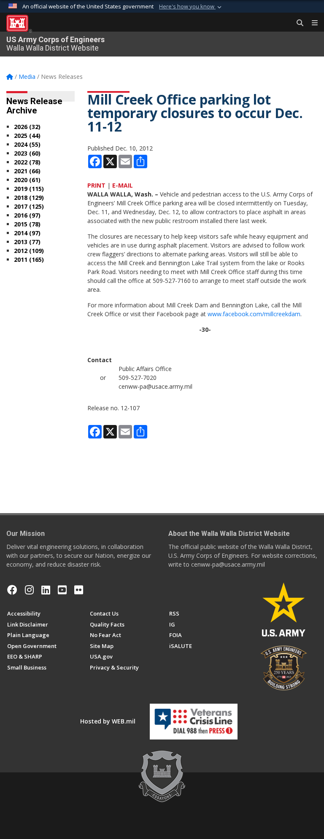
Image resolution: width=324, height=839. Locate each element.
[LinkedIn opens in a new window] (45, 589)
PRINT (96, 185)
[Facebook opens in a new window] (12, 589)
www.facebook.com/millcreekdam (254, 314)
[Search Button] (297, 23)
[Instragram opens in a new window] (29, 589)
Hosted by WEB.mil (107, 721)
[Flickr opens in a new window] (78, 589)
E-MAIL (122, 185)
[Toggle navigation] (311, 23)
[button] (191, 7)
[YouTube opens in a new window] (62, 589)
